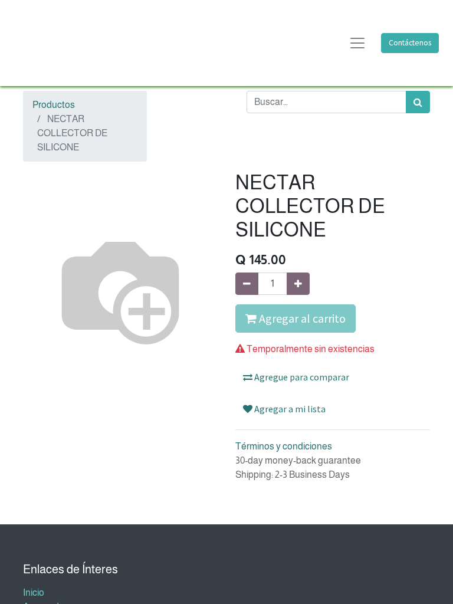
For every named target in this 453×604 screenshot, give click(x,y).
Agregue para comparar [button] (300, 377)
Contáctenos (410, 43)
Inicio (33, 592)
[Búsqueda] (418, 102)
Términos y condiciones (283, 446)
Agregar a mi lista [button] (289, 409)
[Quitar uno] (246, 284)
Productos (53, 105)
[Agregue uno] (298, 284)
